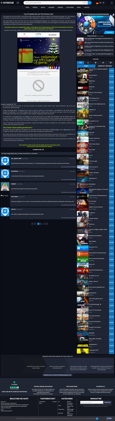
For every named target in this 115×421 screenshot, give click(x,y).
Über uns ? (3, 401)
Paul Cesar (14, 196)
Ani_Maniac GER (16, 158)
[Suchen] (90, 3)
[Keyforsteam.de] (7, 3)
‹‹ (32, 223)
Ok (97, 418)
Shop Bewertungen (70, 408)
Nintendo (60, 413)
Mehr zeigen (100, 36)
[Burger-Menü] (18, 3)
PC (59, 401)
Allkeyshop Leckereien (70, 414)
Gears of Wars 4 (33, 110)
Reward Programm (70, 402)
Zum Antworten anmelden (68, 167)
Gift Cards (70, 404)
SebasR (13, 184)
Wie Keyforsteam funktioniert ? (9, 403)
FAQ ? (2, 409)
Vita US (13, 209)
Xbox (59, 405)
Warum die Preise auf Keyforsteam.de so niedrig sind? (14, 404)
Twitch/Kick (42, 401)
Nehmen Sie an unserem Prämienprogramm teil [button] (57, 375)
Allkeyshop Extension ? (6, 411)
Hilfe (110, 418)
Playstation (61, 409)
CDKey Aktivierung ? (6, 408)
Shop (40, 403)
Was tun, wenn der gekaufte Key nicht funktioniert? (14, 406)
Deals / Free (70, 406)
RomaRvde (14, 171)
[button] (112, 3)
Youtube (54, 401)
